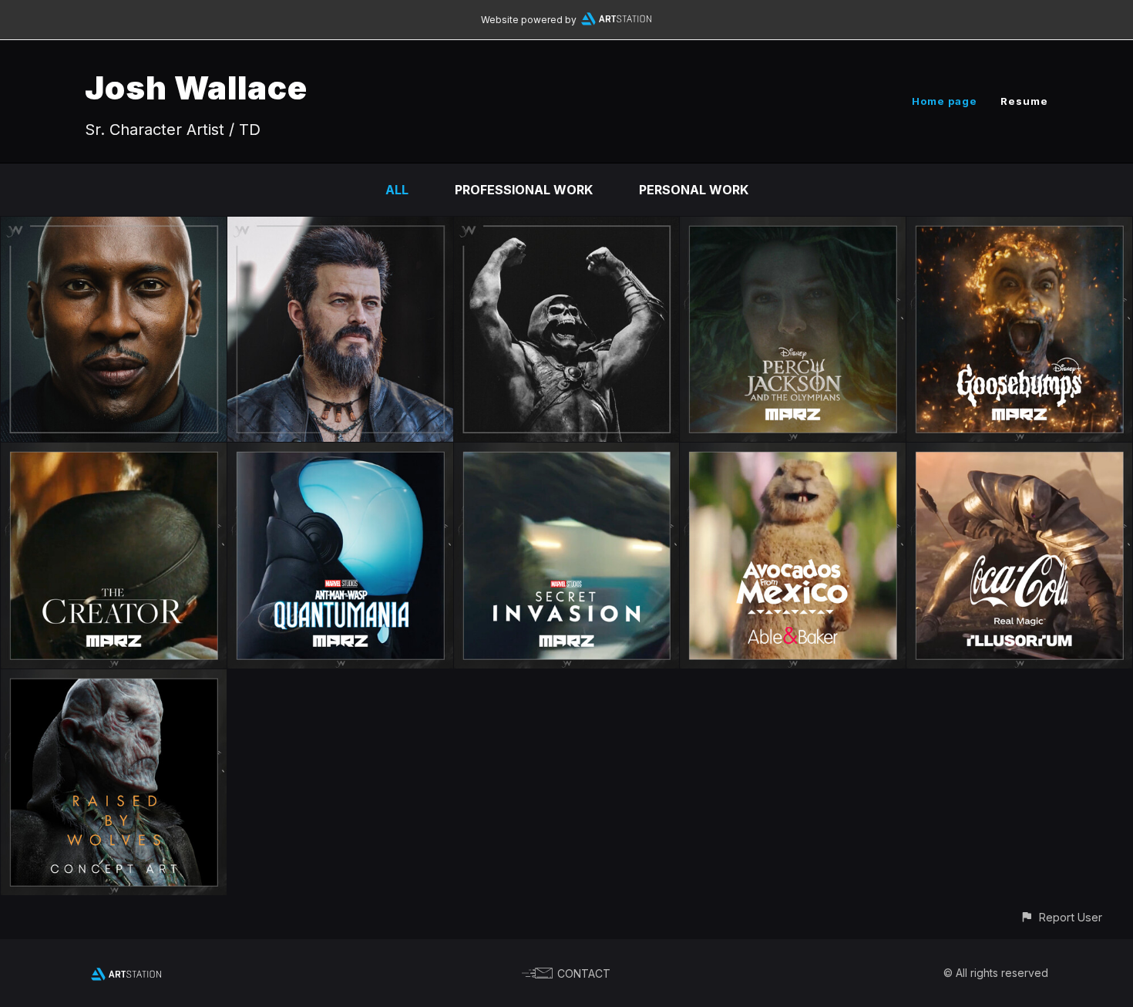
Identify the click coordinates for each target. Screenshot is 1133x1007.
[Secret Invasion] (567, 453)
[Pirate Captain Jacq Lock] (340, 227)
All (396, 189)
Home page (944, 101)
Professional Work (524, 189)
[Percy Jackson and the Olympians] (793, 227)
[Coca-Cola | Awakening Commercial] (1019, 453)
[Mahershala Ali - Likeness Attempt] (114, 227)
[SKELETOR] (567, 227)
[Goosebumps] (1019, 227)
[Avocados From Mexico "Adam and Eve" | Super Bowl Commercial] (793, 453)
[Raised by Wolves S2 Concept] (114, 680)
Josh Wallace (196, 87)
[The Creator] (114, 453)
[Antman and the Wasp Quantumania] (340, 453)
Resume (1024, 101)
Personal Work (693, 189)
